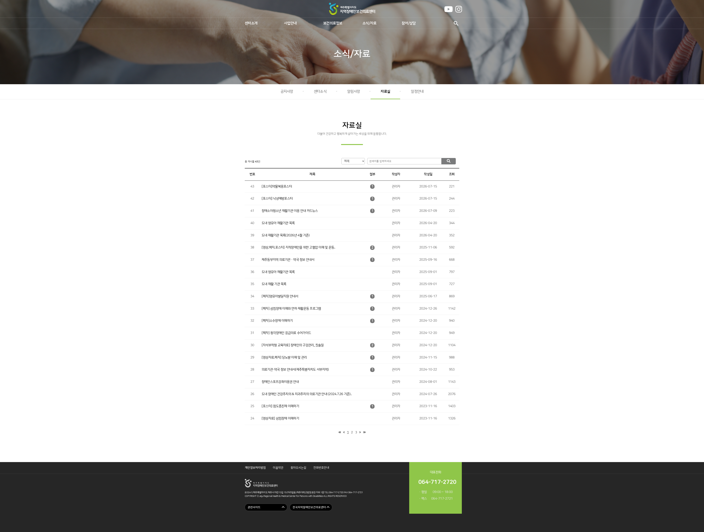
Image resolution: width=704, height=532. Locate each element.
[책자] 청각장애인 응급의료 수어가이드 (286, 333)
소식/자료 (369, 23)
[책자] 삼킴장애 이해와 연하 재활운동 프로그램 (291, 308)
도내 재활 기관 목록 (274, 284)
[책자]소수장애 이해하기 (277, 321)
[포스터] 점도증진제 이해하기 (280, 406)
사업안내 (290, 23)
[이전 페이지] (343, 432)
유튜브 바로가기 (448, 9)
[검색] (448, 161)
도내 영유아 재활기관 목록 (278, 223)
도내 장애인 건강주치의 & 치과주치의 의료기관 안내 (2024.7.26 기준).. (307, 394)
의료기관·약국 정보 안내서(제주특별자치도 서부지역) (295, 369)
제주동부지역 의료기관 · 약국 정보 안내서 (288, 260)
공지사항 (286, 92)
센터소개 (251, 23)
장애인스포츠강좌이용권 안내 (280, 382)
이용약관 (278, 467)
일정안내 (417, 92)
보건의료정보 (332, 23)
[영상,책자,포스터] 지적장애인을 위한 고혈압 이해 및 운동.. (298, 247)
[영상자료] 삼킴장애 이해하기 (280, 418)
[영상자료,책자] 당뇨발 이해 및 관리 (284, 357)
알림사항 (353, 92)
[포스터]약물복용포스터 (277, 186)
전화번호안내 (321, 467)
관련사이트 (254, 507)
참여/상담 (409, 23)
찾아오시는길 (298, 467)
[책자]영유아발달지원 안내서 (280, 296)
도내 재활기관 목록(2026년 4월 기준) (286, 235)
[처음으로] (339, 432)
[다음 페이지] (360, 432)
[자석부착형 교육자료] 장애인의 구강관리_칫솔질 (293, 345)
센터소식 (320, 92)
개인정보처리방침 (255, 467)
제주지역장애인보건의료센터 (352, 9)
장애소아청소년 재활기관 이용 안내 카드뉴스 (290, 211)
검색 (456, 23)
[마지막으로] (364, 432)
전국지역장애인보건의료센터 (309, 507)
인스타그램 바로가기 (458, 9)
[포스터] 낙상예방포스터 (277, 198)
